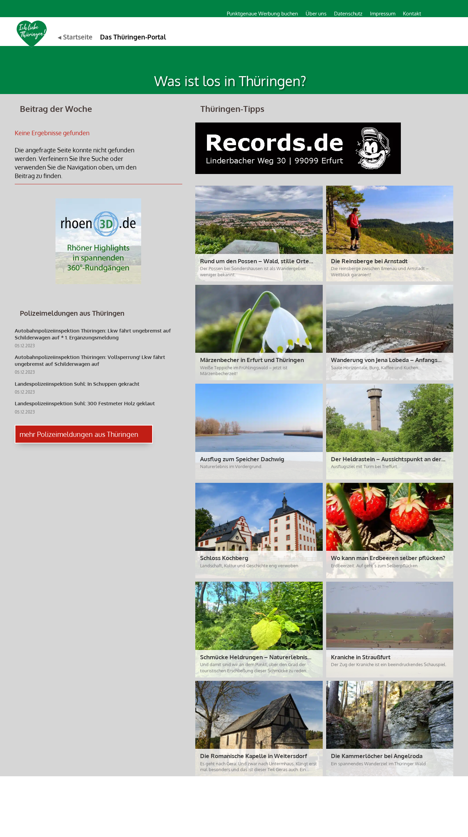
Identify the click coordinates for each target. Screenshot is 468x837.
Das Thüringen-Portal (133, 37)
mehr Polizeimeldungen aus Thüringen (79, 434)
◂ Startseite (75, 37)
